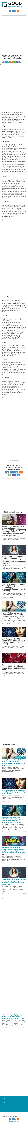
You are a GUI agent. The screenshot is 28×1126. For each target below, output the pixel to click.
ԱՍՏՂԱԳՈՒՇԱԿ (6, 801)
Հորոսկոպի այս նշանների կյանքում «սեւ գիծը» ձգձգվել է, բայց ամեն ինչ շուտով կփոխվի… (13, 641)
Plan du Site (5, 1110)
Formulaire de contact (7, 1106)
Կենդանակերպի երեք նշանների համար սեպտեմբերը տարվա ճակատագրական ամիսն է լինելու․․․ (13, 1016)
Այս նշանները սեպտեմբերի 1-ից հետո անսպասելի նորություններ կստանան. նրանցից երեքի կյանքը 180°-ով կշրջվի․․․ (14, 560)
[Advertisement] (14, 34)
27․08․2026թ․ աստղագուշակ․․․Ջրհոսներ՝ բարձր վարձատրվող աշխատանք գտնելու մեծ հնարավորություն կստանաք (14, 587)
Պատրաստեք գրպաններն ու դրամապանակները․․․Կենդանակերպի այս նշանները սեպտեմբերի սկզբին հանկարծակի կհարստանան (14, 530)
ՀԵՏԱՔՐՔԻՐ (5, 774)
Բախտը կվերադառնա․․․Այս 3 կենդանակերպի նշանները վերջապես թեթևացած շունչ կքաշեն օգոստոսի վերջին (13, 615)
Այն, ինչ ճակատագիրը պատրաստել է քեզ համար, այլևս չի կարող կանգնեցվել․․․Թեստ (13, 667)
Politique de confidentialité (8, 1098)
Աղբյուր (4, 398)
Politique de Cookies (7, 1102)
